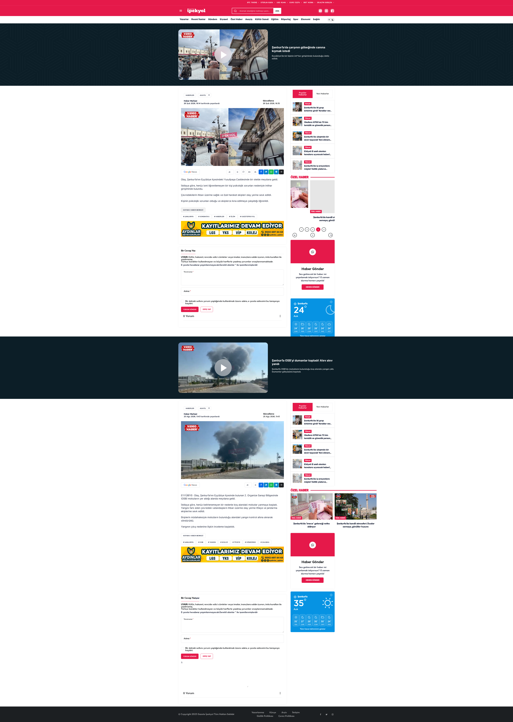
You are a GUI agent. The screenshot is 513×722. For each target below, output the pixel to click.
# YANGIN (212, 542)
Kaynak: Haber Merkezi (193, 210)
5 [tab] (323, 230)
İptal (197, 598)
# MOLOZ (224, 542)
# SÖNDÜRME (250, 542)
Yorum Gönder (189, 309)
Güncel (307, 118)
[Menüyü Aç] (180, 11)
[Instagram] (332, 714)
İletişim (296, 712)
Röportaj (286, 19)
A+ (249, 172)
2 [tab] (307, 230)
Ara (277, 11)
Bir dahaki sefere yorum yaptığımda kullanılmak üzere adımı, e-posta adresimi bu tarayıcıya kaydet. (232, 302)
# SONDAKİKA (203, 216)
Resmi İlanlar (198, 19)
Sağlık (316, 19)
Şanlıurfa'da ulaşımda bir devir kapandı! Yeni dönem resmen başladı (317, 140)
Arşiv (284, 712)
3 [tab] (312, 230)
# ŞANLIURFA (188, 216)
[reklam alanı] (232, 228)
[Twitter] (326, 714)
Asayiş (248, 19)
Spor (295, 19)
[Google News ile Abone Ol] (190, 171)
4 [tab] (318, 230)
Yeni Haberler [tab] (322, 94)
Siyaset (224, 19)
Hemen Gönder (312, 287)
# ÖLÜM (232, 216)
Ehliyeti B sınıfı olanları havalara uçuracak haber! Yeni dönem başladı (317, 154)
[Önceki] (295, 235)
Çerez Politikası (286, 716)
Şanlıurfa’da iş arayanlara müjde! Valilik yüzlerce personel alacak (317, 169)
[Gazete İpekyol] (196, 11)
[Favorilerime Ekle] (237, 172)
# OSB (200, 542)
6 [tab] (312, 235)
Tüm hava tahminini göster (312, 336)
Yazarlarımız (258, 712)
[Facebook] (320, 714)
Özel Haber (237, 19)
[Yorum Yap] (243, 172)
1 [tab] (301, 230)
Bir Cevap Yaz (188, 251)
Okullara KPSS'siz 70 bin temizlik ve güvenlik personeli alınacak (318, 125)
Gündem (212, 19)
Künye (272, 712)
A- (255, 172)
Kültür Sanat (262, 19)
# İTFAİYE (236, 542)
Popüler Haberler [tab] (303, 94)
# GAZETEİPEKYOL (247, 216)
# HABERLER (219, 216)
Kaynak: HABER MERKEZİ (193, 536)
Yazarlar (184, 19)
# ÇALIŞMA (265, 542)
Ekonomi (305, 19)
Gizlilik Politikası (265, 716)
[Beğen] (230, 172)
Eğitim (274, 19)
